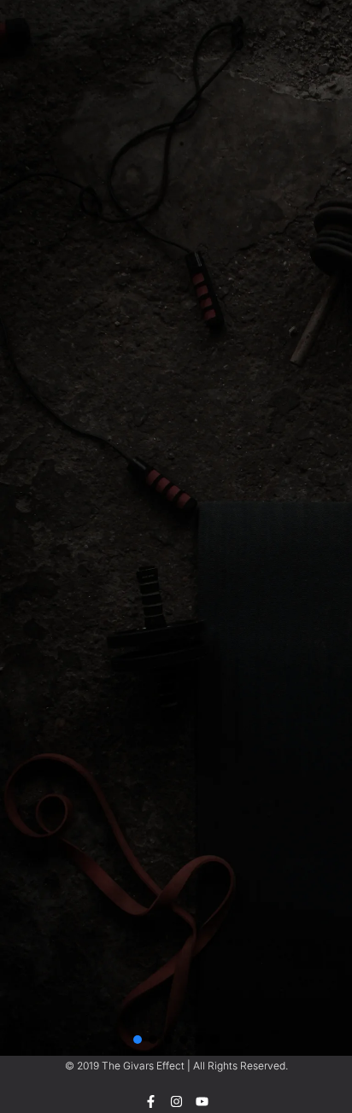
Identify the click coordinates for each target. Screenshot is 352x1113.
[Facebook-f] (150, 1101)
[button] (137, 1039)
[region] (176, 88)
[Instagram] (176, 1101)
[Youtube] (202, 1101)
